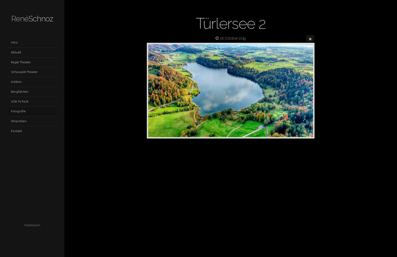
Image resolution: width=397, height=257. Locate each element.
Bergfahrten (19, 91)
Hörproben (18, 121)
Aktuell (16, 52)
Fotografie (18, 111)
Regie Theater (21, 62)
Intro (14, 42)
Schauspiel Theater (24, 72)
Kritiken (16, 82)
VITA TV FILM (19, 101)
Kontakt (16, 131)
